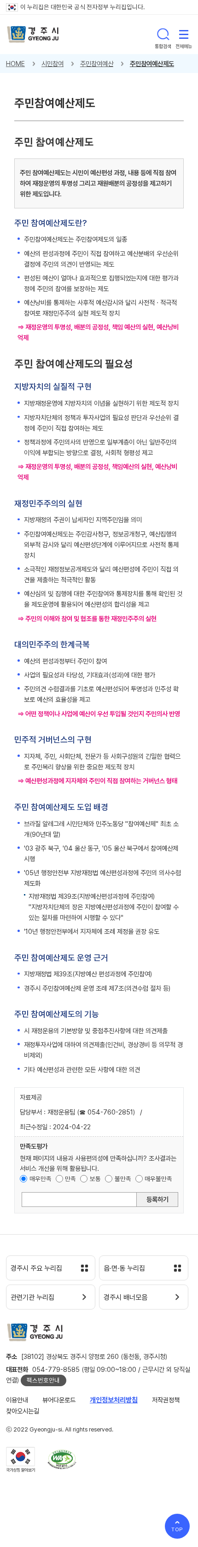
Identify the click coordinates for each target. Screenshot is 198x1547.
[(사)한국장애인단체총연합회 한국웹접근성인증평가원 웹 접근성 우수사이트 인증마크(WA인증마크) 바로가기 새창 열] (61, 1459)
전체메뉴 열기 (183, 34)
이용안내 (17, 1400)
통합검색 (163, 34)
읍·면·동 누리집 (124, 1268)
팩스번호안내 (43, 1380)
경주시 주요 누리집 (36, 1268)
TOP (177, 1529)
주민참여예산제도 (152, 63)
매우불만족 (158, 1178)
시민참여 (52, 63)
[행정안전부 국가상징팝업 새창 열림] (20, 1460)
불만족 (123, 1178)
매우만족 (40, 1178)
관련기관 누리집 (32, 1297)
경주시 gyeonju (33, 34)
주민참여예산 (96, 63)
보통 (95, 1178)
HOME (15, 63)
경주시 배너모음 (125, 1297)
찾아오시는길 (22, 1411)
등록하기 (157, 1199)
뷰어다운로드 (59, 1400)
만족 (70, 1178)
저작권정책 (166, 1400)
